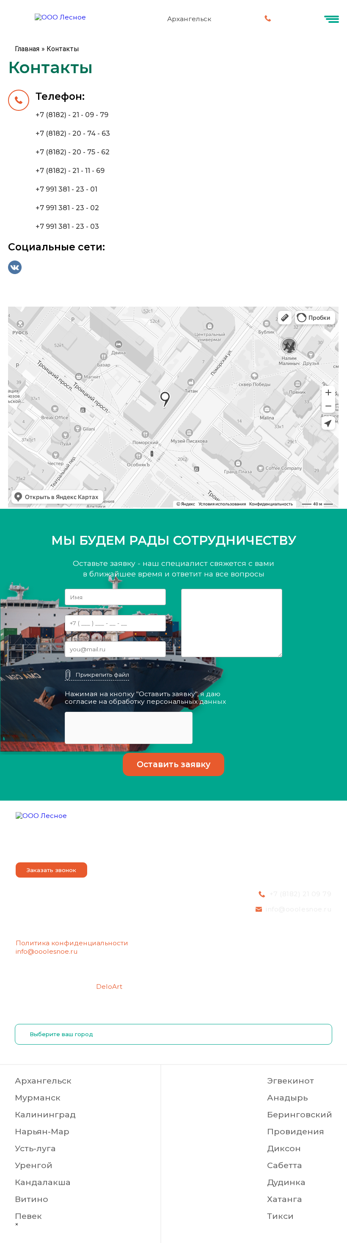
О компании (35, 845)
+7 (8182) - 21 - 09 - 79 (72, 115)
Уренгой (33, 1165)
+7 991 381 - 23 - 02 (67, 208)
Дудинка (286, 1182)
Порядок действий (212, 845)
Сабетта (284, 1165)
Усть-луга (35, 1148)
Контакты (279, 845)
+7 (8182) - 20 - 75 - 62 (73, 152)
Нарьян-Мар (42, 1131)
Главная (27, 49)
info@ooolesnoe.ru (46, 951)
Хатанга (284, 1199)
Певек (28, 1216)
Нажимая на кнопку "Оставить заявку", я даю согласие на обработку (145, 697)
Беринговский (299, 1114)
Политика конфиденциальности (72, 943)
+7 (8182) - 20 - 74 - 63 (73, 133)
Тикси (280, 1216)
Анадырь (287, 1097)
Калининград (45, 1114)
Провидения (295, 1131)
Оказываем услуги (85, 845)
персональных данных (186, 701)
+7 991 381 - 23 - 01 (66, 189)
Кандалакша (43, 1182)
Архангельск (43, 1080)
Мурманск (38, 1097)
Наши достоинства (152, 845)
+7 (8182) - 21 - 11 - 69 (70, 171)
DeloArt (109, 986)
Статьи (318, 845)
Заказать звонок (51, 870)
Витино (31, 1199)
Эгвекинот (290, 1080)
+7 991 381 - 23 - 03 (67, 226)
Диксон (284, 1148)
